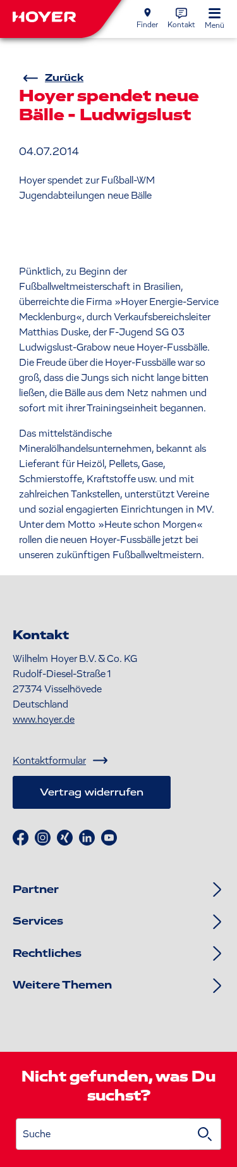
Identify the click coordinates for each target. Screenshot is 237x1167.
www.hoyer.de (44, 720)
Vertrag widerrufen (91, 792)
